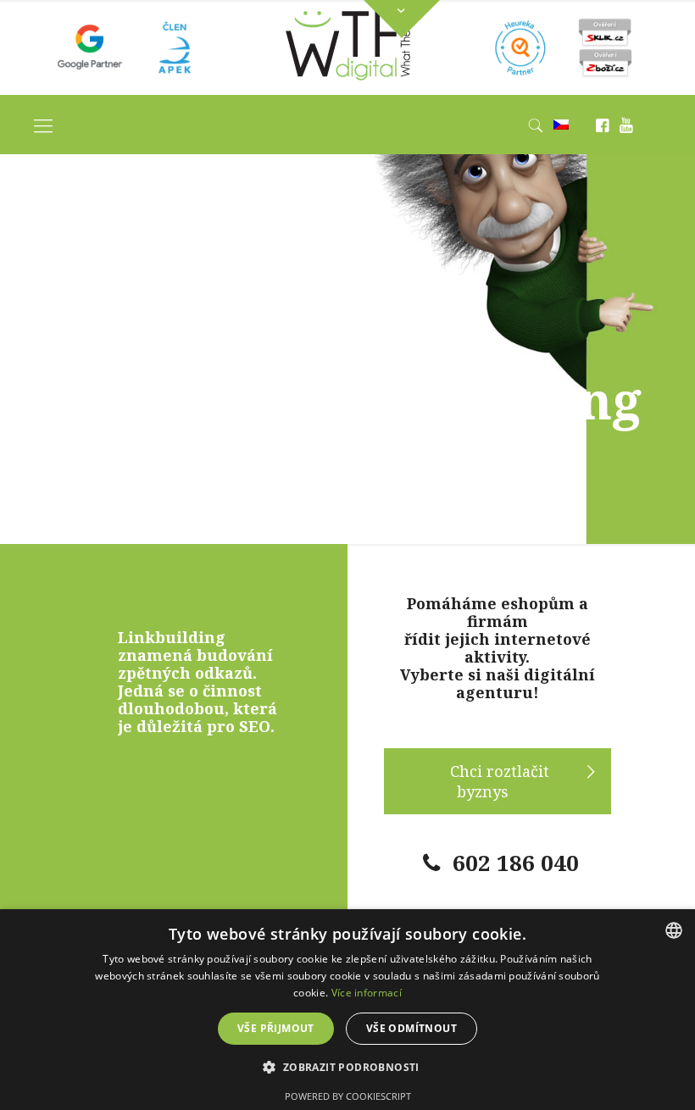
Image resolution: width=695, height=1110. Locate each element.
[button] (347, 1067)
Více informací (366, 992)
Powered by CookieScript (348, 1096)
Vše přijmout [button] (275, 1028)
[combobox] (673, 930)
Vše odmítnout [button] (411, 1028)
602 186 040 (516, 862)
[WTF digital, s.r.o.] (348, 84)
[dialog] (347, 1009)
